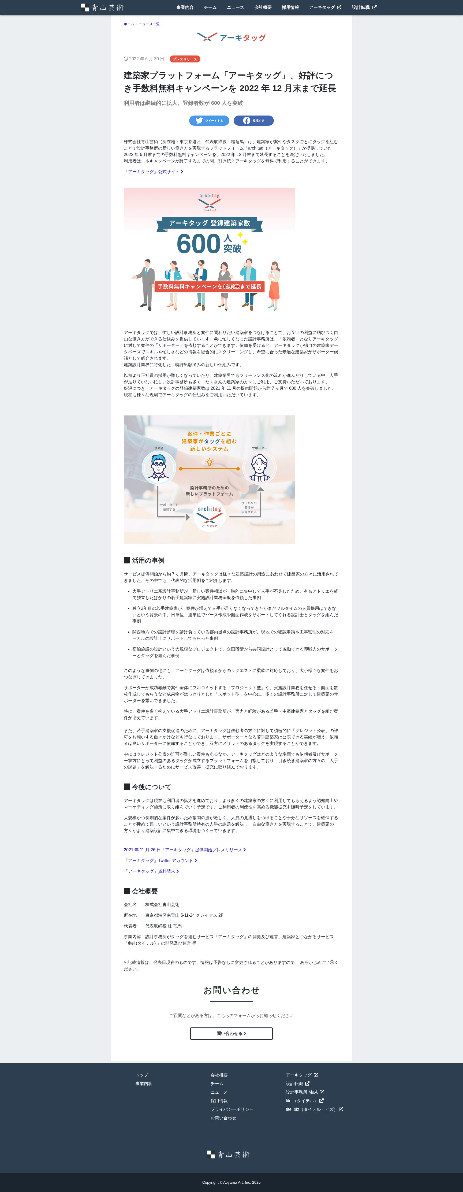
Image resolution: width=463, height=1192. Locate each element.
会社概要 (263, 7)
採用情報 (290, 7)
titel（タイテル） (302, 1100)
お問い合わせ (223, 1118)
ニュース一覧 (149, 24)
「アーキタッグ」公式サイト (152, 171)
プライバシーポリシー (232, 1109)
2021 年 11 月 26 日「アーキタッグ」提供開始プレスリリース (183, 850)
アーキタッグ (322, 7)
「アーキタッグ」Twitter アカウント (159, 860)
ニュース (235, 7)
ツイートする (214, 120)
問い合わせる (230, 1033)
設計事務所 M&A (302, 1092)
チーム (210, 7)
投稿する (258, 120)
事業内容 (185, 7)
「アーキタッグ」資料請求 (150, 871)
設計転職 (361, 7)
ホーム (129, 24)
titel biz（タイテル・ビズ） (312, 1109)
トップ (141, 1075)
